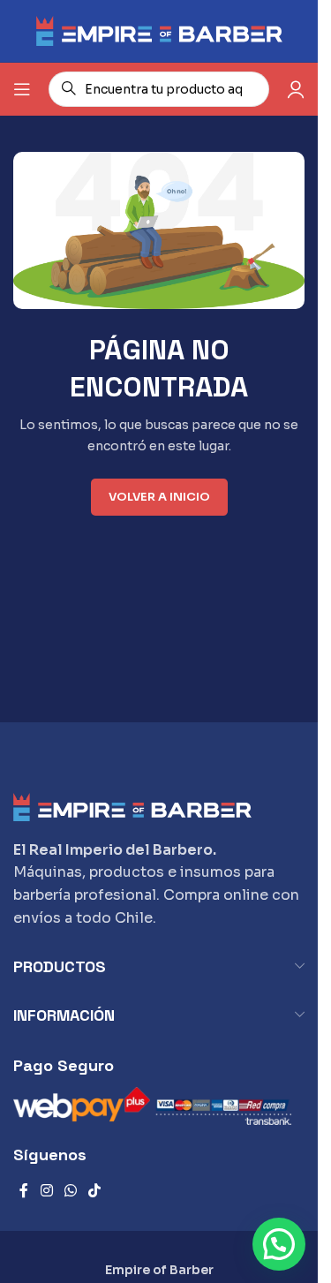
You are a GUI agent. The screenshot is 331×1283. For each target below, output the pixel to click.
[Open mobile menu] (22, 89)
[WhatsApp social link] (70, 1190)
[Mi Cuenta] (295, 89)
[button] (278, 1244)
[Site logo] (159, 30)
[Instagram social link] (46, 1190)
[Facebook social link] (23, 1190)
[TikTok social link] (95, 1190)
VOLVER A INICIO (159, 496)
